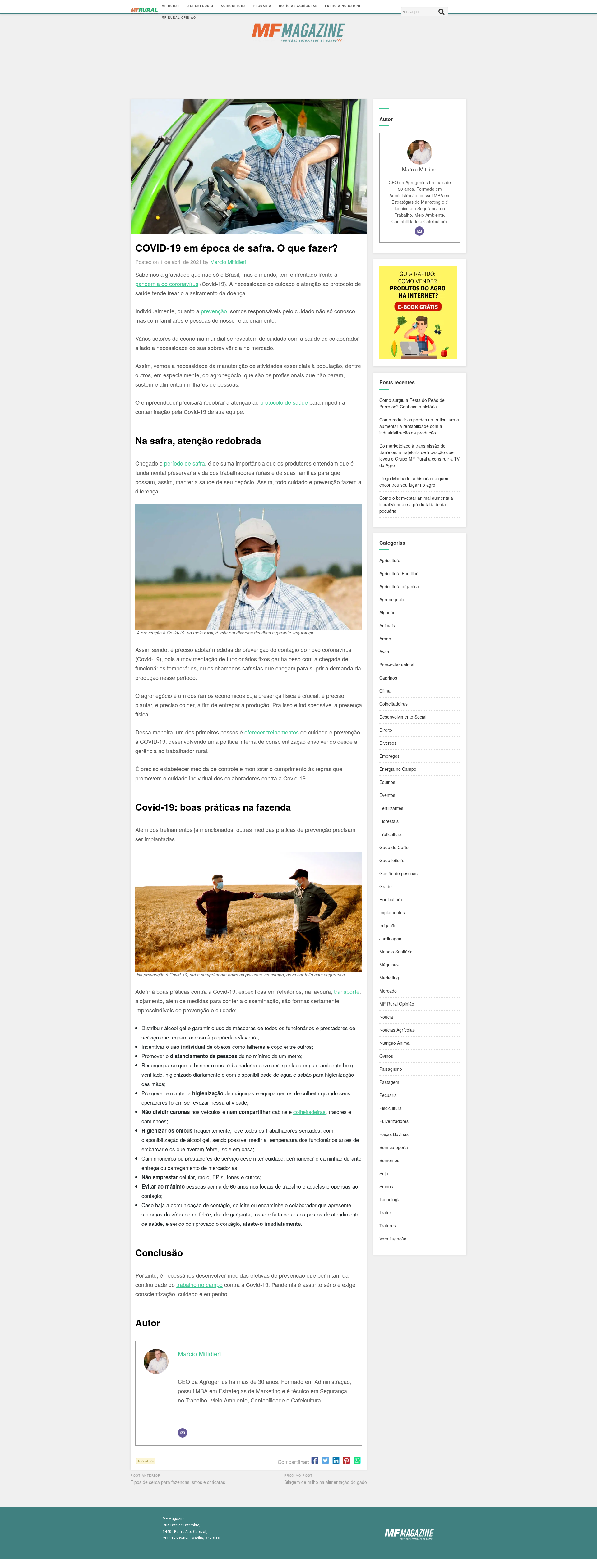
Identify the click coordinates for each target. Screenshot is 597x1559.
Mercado (388, 991)
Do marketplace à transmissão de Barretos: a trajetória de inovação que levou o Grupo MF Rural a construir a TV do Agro (419, 455)
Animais (387, 625)
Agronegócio (200, 6)
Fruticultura (390, 834)
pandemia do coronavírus (166, 284)
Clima (385, 691)
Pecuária (262, 6)
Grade (385, 886)
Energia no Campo (342, 6)
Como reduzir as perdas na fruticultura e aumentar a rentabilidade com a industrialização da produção (419, 426)
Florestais (389, 821)
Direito (385, 730)
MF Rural (171, 6)
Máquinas (389, 964)
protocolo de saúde (284, 402)
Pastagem (389, 1082)
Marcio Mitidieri (199, 1353)
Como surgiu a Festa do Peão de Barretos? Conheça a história (412, 403)
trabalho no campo (199, 1284)
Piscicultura (390, 1108)
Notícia (386, 1017)
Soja (383, 1173)
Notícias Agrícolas (298, 6)
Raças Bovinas (394, 1134)
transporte (346, 991)
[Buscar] (441, 12)
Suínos (386, 1186)
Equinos (387, 782)
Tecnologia (390, 1199)
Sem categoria (393, 1147)
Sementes (389, 1160)
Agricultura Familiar (398, 573)
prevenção (214, 311)
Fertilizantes (391, 808)
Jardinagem (391, 938)
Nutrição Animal (394, 1043)
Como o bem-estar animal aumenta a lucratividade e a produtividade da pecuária (416, 504)
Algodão (387, 612)
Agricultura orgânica (399, 586)
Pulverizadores (394, 1121)
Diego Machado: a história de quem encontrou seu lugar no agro (414, 481)
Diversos (387, 743)
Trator (385, 1212)
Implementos (392, 912)
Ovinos (386, 1056)
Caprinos (388, 678)
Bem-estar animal (396, 664)
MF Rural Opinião (179, 18)
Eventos (387, 795)
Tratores (387, 1225)
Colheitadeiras (393, 704)
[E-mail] (182, 1433)
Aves (384, 651)
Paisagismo (390, 1069)
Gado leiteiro (392, 860)
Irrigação (388, 925)
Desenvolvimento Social (402, 717)
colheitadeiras (309, 1112)
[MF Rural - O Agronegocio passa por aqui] (144, 12)
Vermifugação (392, 1238)
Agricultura (233, 6)
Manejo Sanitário (396, 951)
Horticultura (390, 899)
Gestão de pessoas (398, 873)
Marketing (389, 978)
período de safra (184, 463)
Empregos (389, 756)
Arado (385, 638)
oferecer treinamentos (271, 732)
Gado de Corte (394, 847)
